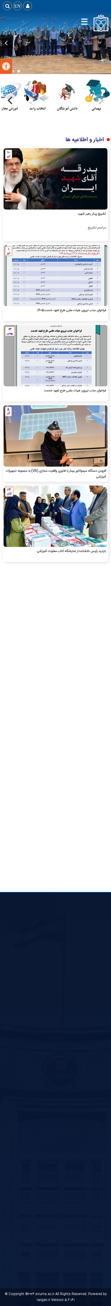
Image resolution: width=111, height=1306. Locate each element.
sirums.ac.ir (44, 1294)
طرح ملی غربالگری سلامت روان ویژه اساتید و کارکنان (68, 1081)
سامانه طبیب (95, 1115)
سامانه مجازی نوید (91, 1138)
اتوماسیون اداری (93, 1050)
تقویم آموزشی (95, 1001)
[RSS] (35, 660)
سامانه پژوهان (94, 1123)
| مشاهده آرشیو (70, 790)
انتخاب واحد (95, 986)
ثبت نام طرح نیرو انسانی (87, 1058)
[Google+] (76, 660)
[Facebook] (49, 660)
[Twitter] (62, 660)
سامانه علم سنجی (92, 1131)
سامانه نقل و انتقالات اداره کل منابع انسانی (74, 1066)
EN (17, 6)
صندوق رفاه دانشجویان (88, 1016)
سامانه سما (97, 1108)
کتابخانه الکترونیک (91, 1009)
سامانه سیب (96, 1043)
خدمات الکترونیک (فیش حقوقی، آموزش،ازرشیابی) (69, 1074)
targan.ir (43, 1299)
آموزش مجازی (94, 993)
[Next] (10, 100)
